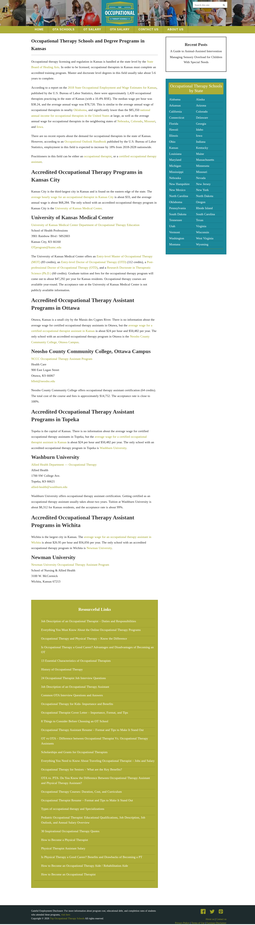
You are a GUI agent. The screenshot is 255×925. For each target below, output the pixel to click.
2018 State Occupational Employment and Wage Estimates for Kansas (112, 87)
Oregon (200, 202)
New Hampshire (179, 184)
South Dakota (177, 214)
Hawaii (173, 129)
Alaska (200, 99)
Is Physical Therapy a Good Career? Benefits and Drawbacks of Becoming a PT (91, 857)
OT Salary (92, 29)
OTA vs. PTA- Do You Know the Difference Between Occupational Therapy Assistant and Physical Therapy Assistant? (95, 780)
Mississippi (176, 172)
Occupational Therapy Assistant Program (83, 564)
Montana (174, 244)
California (175, 111)
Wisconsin (202, 232)
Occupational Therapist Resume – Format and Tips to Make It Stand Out (87, 800)
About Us (175, 29)
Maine (200, 154)
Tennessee (175, 220)
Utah (172, 226)
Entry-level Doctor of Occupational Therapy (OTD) (93, 262)
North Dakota (204, 196)
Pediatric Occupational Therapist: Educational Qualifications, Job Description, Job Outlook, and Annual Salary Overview (93, 820)
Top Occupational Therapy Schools (67, 918)
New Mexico (177, 190)
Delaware (202, 117)
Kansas (173, 147)
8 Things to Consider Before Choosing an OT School (74, 721)
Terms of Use (198, 923)
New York (202, 190)
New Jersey (203, 184)
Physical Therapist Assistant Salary (63, 848)
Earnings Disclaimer (216, 923)
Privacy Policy (182, 923)
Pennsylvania (177, 208)
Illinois (173, 135)
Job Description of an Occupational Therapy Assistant (75, 686)
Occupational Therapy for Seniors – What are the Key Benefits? (81, 769)
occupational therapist (98, 156)
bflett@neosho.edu (43, 381)
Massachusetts (205, 159)
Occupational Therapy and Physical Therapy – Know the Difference (84, 638)
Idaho (199, 129)
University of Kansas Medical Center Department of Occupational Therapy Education (85, 225)
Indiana (200, 141)
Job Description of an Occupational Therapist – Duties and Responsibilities (88, 621)
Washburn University (113, 448)
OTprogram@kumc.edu (46, 247)
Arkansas (175, 105)
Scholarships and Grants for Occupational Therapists (74, 752)
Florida (173, 123)
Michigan (175, 166)
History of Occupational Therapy (62, 669)
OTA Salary (120, 29)
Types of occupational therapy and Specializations (72, 809)
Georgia (201, 123)
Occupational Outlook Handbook (85, 141)
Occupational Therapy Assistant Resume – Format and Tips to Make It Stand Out (92, 730)
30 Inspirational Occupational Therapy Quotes (70, 831)
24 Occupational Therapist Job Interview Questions (73, 678)
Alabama (174, 99)
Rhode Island (204, 208)
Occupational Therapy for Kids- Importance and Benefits (77, 704)
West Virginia (204, 238)
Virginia (201, 226)
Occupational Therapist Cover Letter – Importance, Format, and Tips (84, 712)
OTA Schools (64, 29)
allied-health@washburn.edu (49, 487)
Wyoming (202, 244)
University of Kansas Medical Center (78, 208)
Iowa (40, 127)
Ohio (172, 141)
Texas (199, 220)
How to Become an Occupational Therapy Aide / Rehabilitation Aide (84, 865)
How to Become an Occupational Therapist (68, 874)
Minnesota (202, 166)
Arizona (201, 105)
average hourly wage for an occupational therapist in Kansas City (72, 197)
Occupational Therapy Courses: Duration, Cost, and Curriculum (81, 791)
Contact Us (148, 29)
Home (39, 29)
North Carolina (178, 196)
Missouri (149, 121)
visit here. (66, 914)
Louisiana (175, 154)
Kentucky (202, 147)
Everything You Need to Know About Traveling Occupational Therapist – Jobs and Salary (98, 761)
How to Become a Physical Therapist (64, 840)
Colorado (136, 121)
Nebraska (123, 121)
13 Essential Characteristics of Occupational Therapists (76, 660)
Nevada (201, 178)
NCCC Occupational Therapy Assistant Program (61, 359)
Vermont (174, 232)
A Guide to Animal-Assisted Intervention (196, 51)
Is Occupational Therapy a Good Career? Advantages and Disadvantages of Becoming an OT (97, 649)
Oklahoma (80, 110)
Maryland (175, 159)
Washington (176, 238)
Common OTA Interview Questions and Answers (72, 695)
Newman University (99, 548)
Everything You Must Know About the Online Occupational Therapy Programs (91, 630)
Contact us (221, 919)
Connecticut (176, 117)
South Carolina (205, 214)
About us (209, 919)
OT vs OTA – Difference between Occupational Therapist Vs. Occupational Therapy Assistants (94, 741)
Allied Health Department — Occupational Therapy (64, 464)
